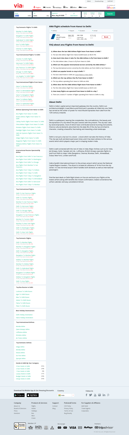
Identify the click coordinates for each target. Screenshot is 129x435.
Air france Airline (21, 338)
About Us (17, 406)
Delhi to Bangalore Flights (24, 251)
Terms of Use (68, 411)
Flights (33, 406)
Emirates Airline (21, 335)
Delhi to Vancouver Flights (24, 206)
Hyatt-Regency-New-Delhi (84, 75)
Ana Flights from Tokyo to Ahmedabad (29, 179)
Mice (33, 416)
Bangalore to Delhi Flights (24, 36)
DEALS (89, 1)
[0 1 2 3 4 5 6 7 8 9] (92, 16)
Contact (55, 406)
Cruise (33, 418)
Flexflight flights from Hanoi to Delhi (28, 130)
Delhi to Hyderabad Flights (25, 268)
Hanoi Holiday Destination (24, 318)
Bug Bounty (68, 413)
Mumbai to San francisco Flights (27, 202)
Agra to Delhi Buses (22, 294)
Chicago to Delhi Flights (24, 72)
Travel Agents (85, 408)
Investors (17, 413)
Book (106, 37)
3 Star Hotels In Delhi (30, 366)
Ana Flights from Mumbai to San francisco (27, 166)
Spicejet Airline (20, 358)
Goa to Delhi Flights (22, 44)
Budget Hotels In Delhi (30, 376)
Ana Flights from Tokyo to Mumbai (28, 184)
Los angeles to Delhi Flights (25, 76)
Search (110, 14)
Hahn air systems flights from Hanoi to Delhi (29, 134)
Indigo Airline (20, 347)
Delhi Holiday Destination (24, 315)
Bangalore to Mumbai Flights (25, 255)
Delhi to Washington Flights (25, 228)
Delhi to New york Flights (24, 232)
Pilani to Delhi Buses (23, 306)
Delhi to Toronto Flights (24, 198)
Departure (55, 13)
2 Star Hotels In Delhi (30, 369)
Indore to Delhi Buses (23, 300)
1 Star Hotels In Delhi (30, 371)
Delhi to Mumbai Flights (24, 242)
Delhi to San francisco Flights (26, 193)
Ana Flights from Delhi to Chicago (27, 162)
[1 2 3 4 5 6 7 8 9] (85, 16)
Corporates (85, 411)
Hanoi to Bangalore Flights (25, 95)
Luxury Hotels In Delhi (30, 374)
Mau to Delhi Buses (22, 297)
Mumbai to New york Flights (25, 223)
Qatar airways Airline (23, 329)
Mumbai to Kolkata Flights (25, 264)
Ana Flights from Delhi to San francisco (29, 156)
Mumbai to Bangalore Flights (25, 247)
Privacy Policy (68, 408)
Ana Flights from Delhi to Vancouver (28, 182)
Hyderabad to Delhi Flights (25, 40)
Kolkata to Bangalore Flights (25, 277)
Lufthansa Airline (21, 332)
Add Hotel (84, 406)
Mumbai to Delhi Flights (24, 31)
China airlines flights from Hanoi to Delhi (29, 124)
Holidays (34, 411)
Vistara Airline (20, 353)
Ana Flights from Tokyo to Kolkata (27, 170)
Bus (32, 413)
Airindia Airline (20, 326)
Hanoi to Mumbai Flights (24, 86)
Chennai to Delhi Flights (24, 49)
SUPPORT (110, 1)
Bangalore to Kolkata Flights (25, 273)
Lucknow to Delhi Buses (24, 291)
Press (16, 411)
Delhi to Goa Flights (22, 281)
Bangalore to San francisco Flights (27, 215)
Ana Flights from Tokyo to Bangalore (28, 176)
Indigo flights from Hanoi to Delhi (27, 138)
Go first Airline (20, 355)
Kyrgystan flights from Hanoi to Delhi (28, 141)
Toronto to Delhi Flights (24, 59)
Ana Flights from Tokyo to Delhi (27, 173)
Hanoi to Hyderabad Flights (25, 104)
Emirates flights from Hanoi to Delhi (28, 127)
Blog (53, 408)
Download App (99, 1)
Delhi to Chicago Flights (24, 211)
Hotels (33, 408)
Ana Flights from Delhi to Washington (28, 159)
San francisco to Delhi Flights (26, 67)
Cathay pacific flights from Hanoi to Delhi (30, 121)
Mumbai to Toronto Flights (25, 219)
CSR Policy (67, 406)
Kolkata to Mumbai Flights (25, 260)
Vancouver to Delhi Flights (24, 63)
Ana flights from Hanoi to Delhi (26, 114)
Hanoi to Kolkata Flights (24, 99)
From (16, 13)
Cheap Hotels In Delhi (30, 379)
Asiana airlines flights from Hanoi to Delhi (28, 118)
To (34, 13)
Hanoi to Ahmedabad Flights (25, 91)
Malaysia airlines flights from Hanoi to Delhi (29, 145)
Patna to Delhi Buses (23, 303)
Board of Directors (20, 408)
